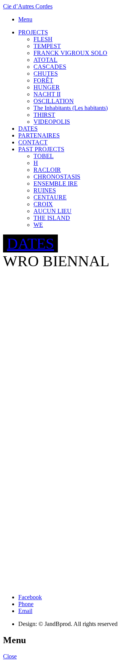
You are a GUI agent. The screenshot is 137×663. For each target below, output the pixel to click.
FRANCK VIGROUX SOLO (70, 53)
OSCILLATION (53, 101)
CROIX (43, 204)
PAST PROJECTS (41, 149)
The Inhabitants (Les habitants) (70, 108)
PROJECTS (33, 32)
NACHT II (47, 94)
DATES (28, 128)
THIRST (44, 115)
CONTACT (33, 142)
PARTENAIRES (39, 135)
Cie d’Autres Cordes (28, 6)
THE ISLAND (51, 218)
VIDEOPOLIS (51, 121)
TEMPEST (47, 46)
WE (38, 225)
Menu (25, 19)
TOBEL (43, 156)
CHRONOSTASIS (56, 176)
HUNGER (46, 87)
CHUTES (45, 73)
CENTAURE (50, 197)
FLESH (43, 39)
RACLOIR (47, 170)
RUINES (44, 190)
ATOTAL (45, 60)
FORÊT (43, 80)
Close (10, 656)
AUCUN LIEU (52, 211)
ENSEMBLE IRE (55, 183)
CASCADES (49, 66)
